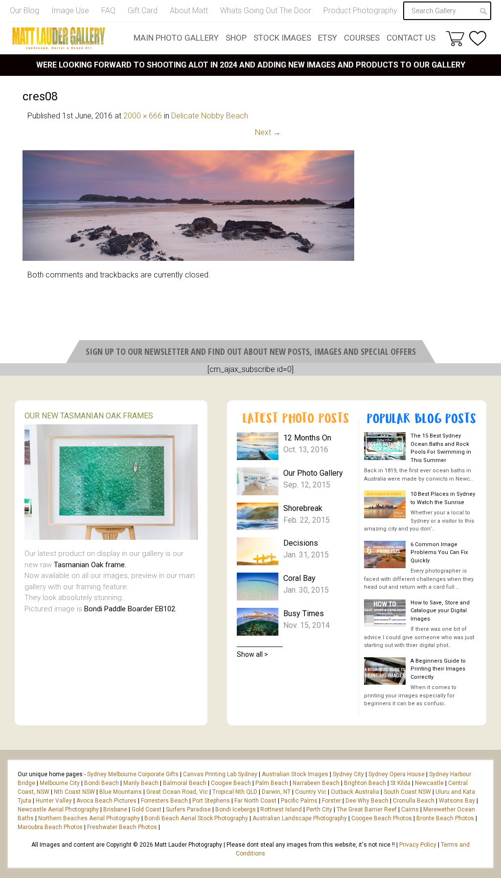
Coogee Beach (231, 783)
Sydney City (348, 774)
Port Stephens (211, 800)
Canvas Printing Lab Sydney (220, 774)
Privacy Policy (417, 844)
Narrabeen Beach (316, 783)
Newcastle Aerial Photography (58, 809)
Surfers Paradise (188, 809)
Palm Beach (271, 783)
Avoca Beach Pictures (106, 800)
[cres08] (188, 258)
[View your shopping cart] (455, 38)
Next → (268, 132)
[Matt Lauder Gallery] (59, 38)
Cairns (410, 809)
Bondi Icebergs (235, 809)
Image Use (70, 10)
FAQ (108, 10)
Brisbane (115, 809)
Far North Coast (255, 800)
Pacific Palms (299, 800)
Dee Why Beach (366, 800)
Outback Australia (355, 791)
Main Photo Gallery (176, 38)
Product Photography (360, 10)
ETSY (327, 38)
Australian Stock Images (295, 774)
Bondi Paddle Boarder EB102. (130, 608)
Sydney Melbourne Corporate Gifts (133, 774)
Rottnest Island (281, 809)
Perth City (319, 809)
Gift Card (143, 10)
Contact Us (411, 38)
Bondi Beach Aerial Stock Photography (196, 818)
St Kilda (400, 783)
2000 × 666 (142, 115)
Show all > (252, 654)
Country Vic (310, 791)
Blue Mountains (120, 791)
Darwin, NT (276, 791)
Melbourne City (60, 783)
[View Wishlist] (477, 38)
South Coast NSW (407, 791)
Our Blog (24, 10)
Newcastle (429, 783)
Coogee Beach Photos (381, 818)
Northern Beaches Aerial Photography (89, 818)
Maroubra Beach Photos (50, 827)
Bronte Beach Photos (445, 818)
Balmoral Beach (184, 783)
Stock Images (282, 38)
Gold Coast (146, 809)
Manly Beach (141, 783)
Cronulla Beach (413, 800)
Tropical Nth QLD (234, 791)
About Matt (189, 10)
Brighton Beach (365, 783)
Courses (362, 38)
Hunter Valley (54, 800)
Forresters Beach (164, 800)
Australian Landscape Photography (299, 818)
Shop (236, 38)
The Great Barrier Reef (367, 809)
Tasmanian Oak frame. (90, 564)
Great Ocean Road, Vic (177, 791)
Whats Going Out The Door (265, 10)
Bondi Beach (101, 783)
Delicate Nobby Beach (209, 115)
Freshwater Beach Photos (122, 827)
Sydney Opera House (396, 774)
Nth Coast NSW (74, 791)
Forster (331, 800)
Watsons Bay (457, 800)
